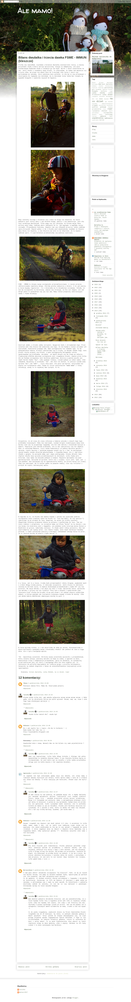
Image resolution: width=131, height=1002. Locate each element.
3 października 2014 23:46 (40, 725)
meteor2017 (23, 992)
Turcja (94, 116)
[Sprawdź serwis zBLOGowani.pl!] (102, 411)
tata (93, 139)
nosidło (94, 103)
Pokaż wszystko (108, 275)
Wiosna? (98, 325)
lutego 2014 (101, 386)
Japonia (104, 89)
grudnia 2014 (101, 313)
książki (95, 91)
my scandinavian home (102, 212)
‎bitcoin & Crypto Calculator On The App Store (102, 268)
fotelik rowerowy (98, 87)
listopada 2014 (102, 316)
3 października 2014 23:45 (47, 711)
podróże (95, 107)
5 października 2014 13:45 (47, 754)
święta (94, 114)
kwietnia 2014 (101, 379)
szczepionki (108, 113)
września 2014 (101, 361)
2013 (96, 394)
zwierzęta (95, 120)
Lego (111, 91)
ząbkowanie (108, 118)
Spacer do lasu (101, 345)
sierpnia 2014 (101, 365)
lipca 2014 (100, 370)
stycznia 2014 (101, 389)
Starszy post (81, 967)
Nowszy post (24, 967)
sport (111, 111)
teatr (101, 114)
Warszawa (99, 357)
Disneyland (109, 86)
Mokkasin (97, 265)
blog (93, 129)
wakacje (103, 116)
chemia (94, 86)
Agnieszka (27, 773)
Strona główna (52, 967)
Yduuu (25, 683)
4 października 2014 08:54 (41, 740)
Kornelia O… (98, 225)
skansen (104, 111)
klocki (110, 89)
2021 (96, 290)
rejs (104, 109)
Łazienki (102, 96)
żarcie (101, 120)
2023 (96, 284)
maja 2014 (100, 376)
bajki (94, 82)
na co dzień (59, 672)
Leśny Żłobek (48, 672)
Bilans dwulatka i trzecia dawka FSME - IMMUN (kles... (102, 351)
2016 (96, 305)
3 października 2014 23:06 (38, 683)
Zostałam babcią (102, 328)
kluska (94, 133)
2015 (96, 308)
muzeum (106, 99)
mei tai (95, 99)
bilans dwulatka (35, 672)
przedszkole (96, 109)
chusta (101, 86)
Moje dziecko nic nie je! (101, 341)
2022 (96, 287)
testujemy (109, 114)
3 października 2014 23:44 (42, 695)
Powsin (110, 107)
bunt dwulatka (107, 84)
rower (67, 672)
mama (93, 136)
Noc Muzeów (109, 101)
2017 (96, 302)
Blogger (75, 998)
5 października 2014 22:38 (43, 870)
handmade (98, 89)
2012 (96, 397)
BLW (100, 84)
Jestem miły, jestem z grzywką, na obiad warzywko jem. (102, 334)
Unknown (26, 725)
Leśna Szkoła (98, 93)
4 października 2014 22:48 (41, 773)
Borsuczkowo (27, 870)
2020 (96, 293)
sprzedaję (95, 112)
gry (93, 89)
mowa (101, 99)
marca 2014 (100, 383)
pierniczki (102, 105)
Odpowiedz (27, 688)
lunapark (95, 96)
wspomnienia (97, 118)
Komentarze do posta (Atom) (57, 973)
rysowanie (95, 111)
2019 (96, 296)
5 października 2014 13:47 (47, 792)
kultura (104, 91)
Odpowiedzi (29, 708)
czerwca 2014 (101, 373)
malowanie (109, 96)
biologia (95, 84)
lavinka (26, 695)
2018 (96, 299)
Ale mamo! (35, 10)
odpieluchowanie (107, 103)
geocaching (108, 87)
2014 (96, 311)
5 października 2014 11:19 (40, 821)
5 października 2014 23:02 (47, 896)
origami (95, 105)
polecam (103, 107)
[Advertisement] (102, 159)
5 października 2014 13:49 (47, 843)
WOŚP (111, 116)
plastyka (110, 105)
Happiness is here (101, 256)
